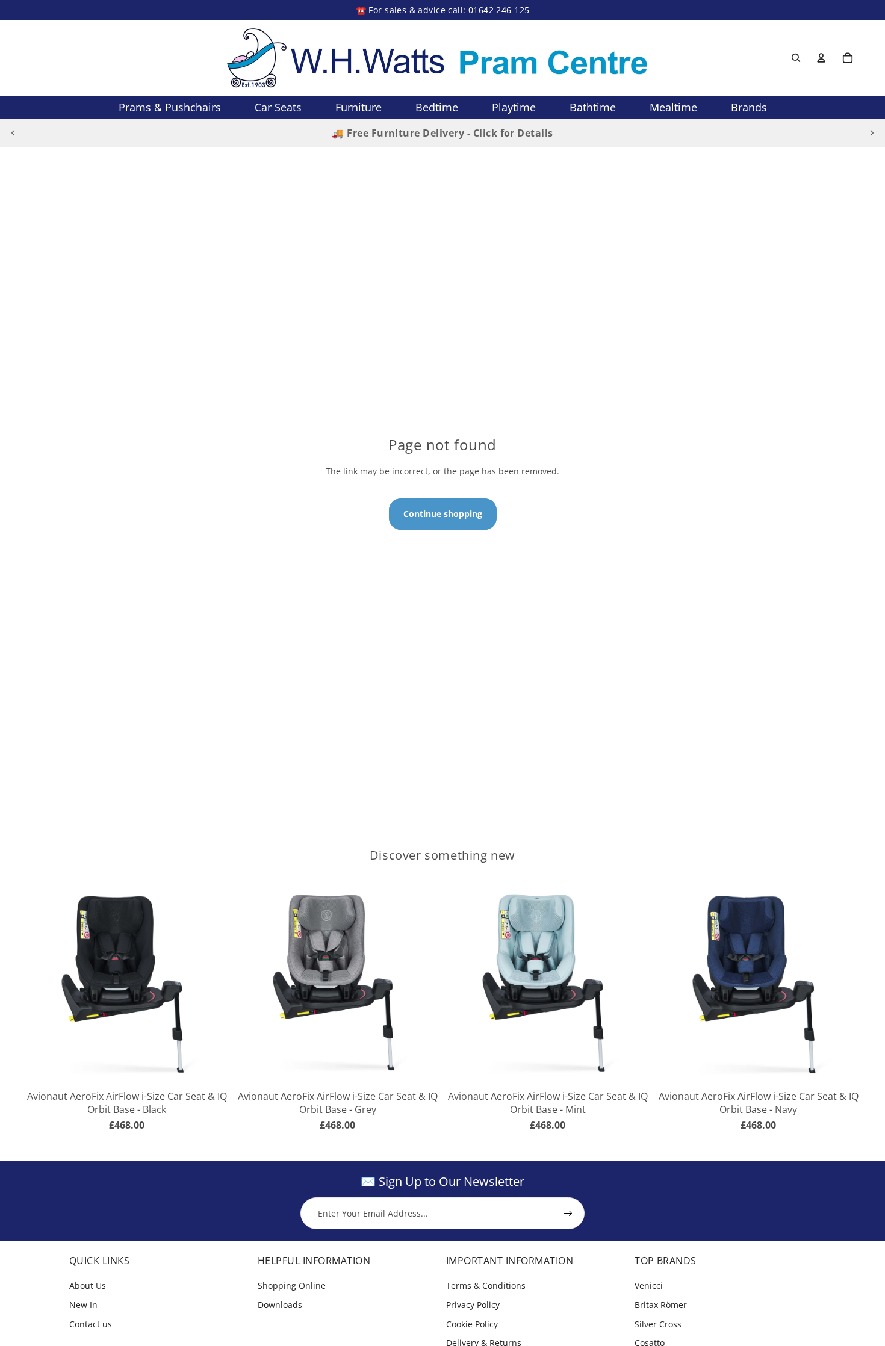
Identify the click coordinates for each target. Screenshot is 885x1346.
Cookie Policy (472, 1324)
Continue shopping (442, 513)
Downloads (280, 1304)
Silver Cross (658, 1324)
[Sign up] (568, 1213)
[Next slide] (872, 133)
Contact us (90, 1324)
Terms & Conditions (486, 1285)
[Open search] (796, 58)
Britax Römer (661, 1304)
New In (83, 1304)
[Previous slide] (13, 133)
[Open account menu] (821, 58)
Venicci (649, 1285)
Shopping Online (292, 1285)
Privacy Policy (473, 1304)
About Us (87, 1285)
